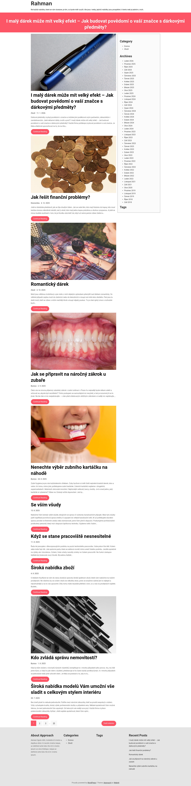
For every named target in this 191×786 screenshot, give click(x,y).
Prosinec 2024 (129, 96)
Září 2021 (128, 185)
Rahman (41, 3)
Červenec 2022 (130, 167)
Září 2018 (128, 202)
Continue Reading (40, 132)
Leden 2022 (128, 179)
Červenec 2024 (130, 111)
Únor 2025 (128, 90)
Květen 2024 (129, 117)
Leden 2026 (128, 61)
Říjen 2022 (128, 164)
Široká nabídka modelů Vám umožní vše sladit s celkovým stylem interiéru (72, 689)
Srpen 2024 (128, 108)
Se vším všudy (46, 504)
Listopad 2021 (130, 182)
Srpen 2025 (128, 73)
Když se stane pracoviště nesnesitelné (71, 536)
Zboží (33, 113)
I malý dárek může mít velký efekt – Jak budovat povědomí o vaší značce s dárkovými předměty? (72, 101)
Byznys (33, 386)
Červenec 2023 (130, 143)
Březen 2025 (129, 87)
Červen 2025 (129, 79)
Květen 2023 (129, 149)
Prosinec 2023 (129, 132)
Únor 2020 (128, 188)
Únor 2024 (128, 126)
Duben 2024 (129, 120)
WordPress (92, 783)
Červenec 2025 (130, 76)
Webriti (116, 783)
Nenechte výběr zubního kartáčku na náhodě (69, 470)
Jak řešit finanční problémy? (60, 197)
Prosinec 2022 (129, 161)
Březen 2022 (129, 176)
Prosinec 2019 (129, 190)
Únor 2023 (128, 155)
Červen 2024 (129, 114)
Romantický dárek (50, 284)
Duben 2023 (129, 152)
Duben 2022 (129, 173)
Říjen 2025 (128, 67)
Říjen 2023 (128, 137)
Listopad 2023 (130, 135)
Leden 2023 (128, 158)
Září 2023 (128, 140)
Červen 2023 (129, 146)
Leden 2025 (128, 93)
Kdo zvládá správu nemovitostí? (64, 657)
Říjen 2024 (128, 102)
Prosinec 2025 (129, 64)
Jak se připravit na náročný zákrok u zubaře (68, 377)
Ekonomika (35, 203)
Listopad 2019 (130, 193)
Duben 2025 (129, 84)
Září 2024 (128, 105)
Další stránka (109, 723)
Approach (108, 783)
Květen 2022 (129, 170)
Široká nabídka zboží (52, 567)
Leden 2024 (128, 129)
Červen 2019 (129, 196)
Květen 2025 (129, 82)
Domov (127, 46)
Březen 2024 (129, 123)
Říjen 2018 (128, 199)
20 (54, 723)
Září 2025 (128, 70)
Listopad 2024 (130, 99)
